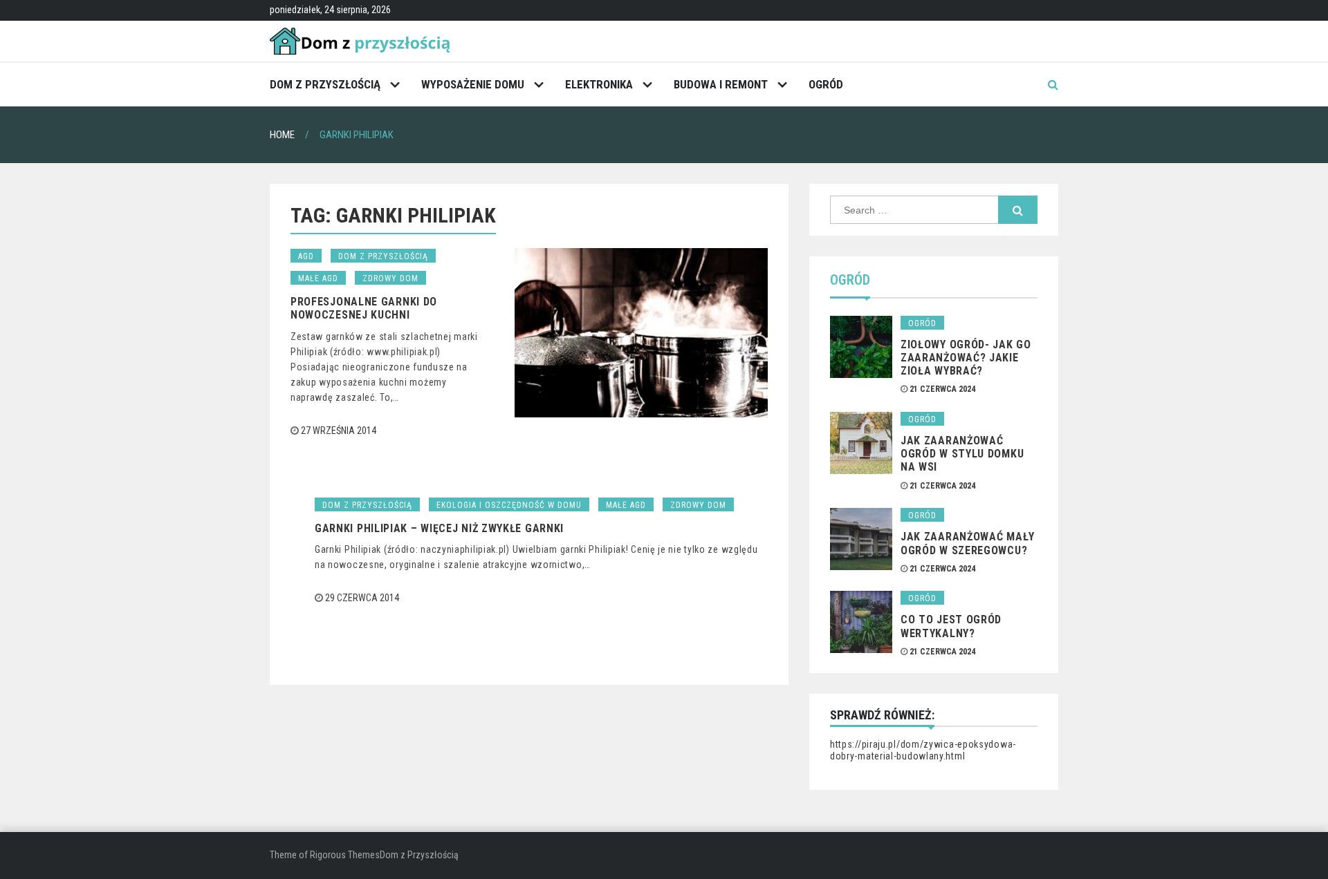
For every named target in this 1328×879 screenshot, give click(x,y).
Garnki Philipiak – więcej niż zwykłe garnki (439, 528)
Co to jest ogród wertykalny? (951, 626)
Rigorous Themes (345, 854)
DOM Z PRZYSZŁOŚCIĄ (325, 84)
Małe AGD (318, 278)
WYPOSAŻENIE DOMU (472, 84)
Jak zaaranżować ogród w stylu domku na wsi (962, 453)
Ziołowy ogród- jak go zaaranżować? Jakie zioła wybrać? (966, 357)
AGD (306, 256)
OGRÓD (826, 84)
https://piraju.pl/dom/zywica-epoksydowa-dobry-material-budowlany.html (923, 750)
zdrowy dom (390, 278)
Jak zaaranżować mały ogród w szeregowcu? (968, 543)
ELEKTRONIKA (599, 84)
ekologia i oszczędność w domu (509, 505)
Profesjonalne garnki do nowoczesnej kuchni (363, 308)
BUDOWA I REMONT (721, 84)
